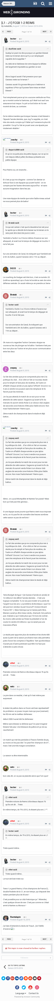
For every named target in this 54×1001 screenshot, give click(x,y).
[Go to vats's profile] (6, 688)
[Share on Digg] (17, 978)
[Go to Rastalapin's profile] (6, 918)
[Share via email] (35, 978)
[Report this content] (46, 41)
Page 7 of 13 (27, 32)
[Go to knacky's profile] (7, 139)
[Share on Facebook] (8, 978)
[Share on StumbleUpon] (30, 978)
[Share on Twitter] (3, 978)
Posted (19, 41)
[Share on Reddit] (26, 978)
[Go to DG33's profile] (6, 270)
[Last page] (51, 32)
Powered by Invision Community (27, 997)
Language (20, 993)
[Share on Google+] (12, 978)
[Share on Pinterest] (39, 978)
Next (45, 31)
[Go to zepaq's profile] (6, 369)
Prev (9, 31)
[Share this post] (49, 41)
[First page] (2, 32)
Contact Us (34, 993)
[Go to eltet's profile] (6, 664)
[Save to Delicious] (21, 978)
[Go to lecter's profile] (6, 40)
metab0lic (8, 26)
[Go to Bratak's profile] (6, 296)
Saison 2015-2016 (35, 26)
